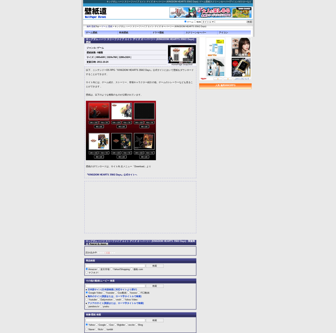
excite (131, 325)
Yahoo (92, 325)
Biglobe (121, 325)
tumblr (109, 329)
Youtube (110, 292)
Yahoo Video (130, 299)
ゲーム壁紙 (91, 32)
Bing (140, 325)
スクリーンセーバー (196, 32)
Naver (91, 329)
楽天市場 (105, 269)
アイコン (223, 32)
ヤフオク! (93, 272)
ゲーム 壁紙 (106, 26)
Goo (111, 325)
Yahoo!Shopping (121, 269)
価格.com (138, 269)
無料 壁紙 (91, 26)
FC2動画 (144, 292)
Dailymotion (106, 299)
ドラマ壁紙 (158, 32)
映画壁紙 (123, 32)
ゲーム (190, 22)
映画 (199, 22)
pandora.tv (94, 306)
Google (102, 325)
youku (105, 306)
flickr (100, 329)
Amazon (92, 269)
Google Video (95, 292)
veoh (118, 299)
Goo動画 (122, 292)
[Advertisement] (115, 207)
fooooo (134, 292)
